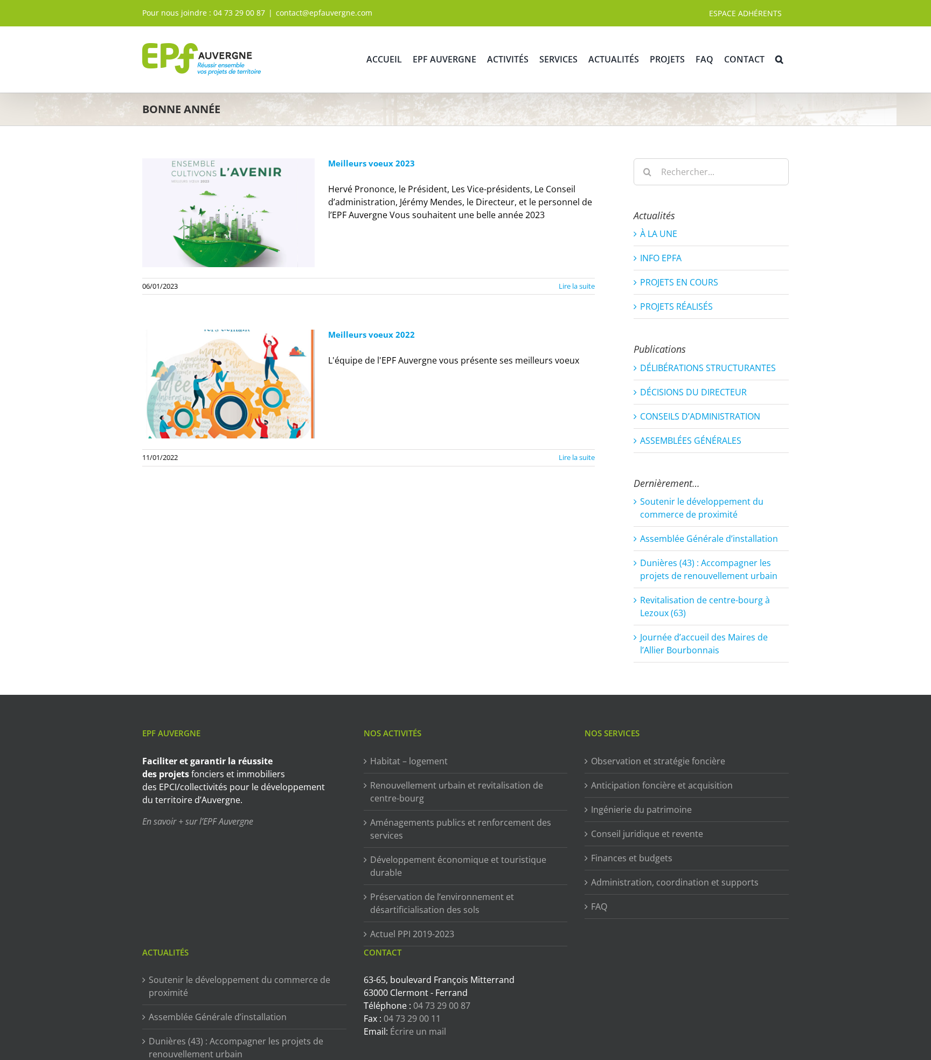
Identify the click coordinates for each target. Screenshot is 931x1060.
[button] (779, 59)
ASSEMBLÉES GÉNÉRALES (690, 441)
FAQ (599, 906)
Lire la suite (577, 286)
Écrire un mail (418, 1031)
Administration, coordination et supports (675, 882)
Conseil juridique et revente (647, 834)
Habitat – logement (409, 761)
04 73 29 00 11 (412, 1018)
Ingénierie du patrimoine (641, 809)
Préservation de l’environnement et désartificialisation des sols (442, 903)
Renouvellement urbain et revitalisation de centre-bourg (456, 791)
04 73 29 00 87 (239, 13)
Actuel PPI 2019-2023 (412, 934)
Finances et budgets (631, 858)
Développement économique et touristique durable (458, 866)
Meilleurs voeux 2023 (371, 163)
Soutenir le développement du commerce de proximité (239, 986)
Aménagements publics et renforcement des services (460, 829)
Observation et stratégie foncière (658, 761)
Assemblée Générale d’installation (709, 539)
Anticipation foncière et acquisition (662, 785)
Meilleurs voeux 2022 (371, 334)
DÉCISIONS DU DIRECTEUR (693, 392)
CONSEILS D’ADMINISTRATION (700, 416)
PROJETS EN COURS (679, 282)
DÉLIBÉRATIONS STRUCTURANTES (708, 368)
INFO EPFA (661, 258)
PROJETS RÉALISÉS (676, 306)
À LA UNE (658, 234)
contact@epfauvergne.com (324, 13)
